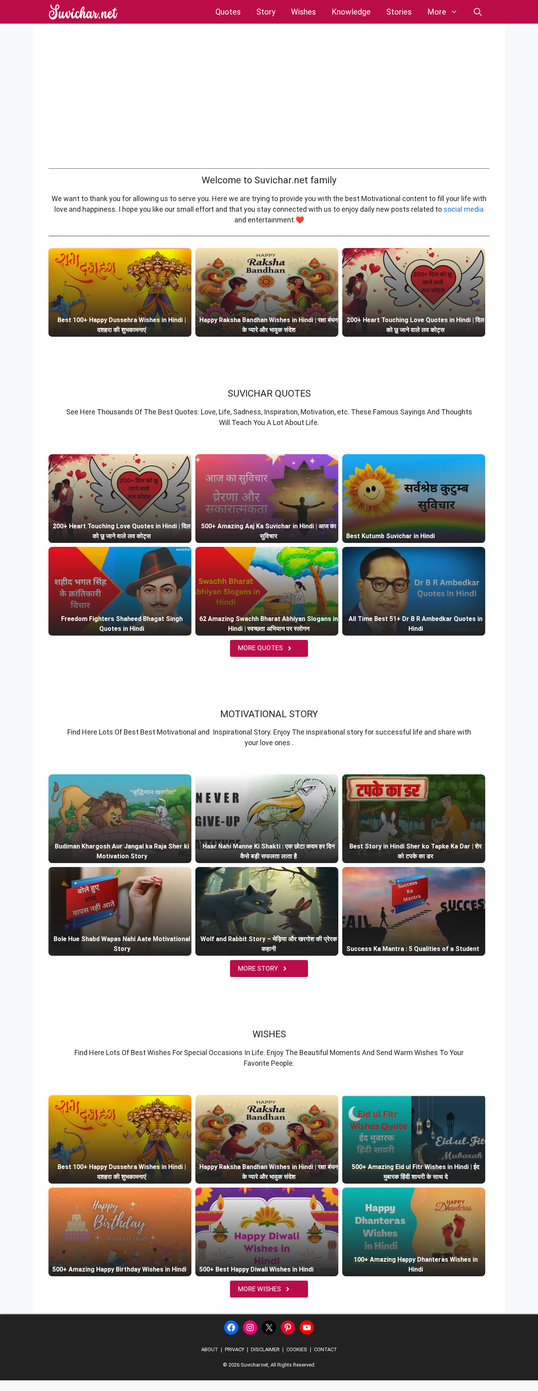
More (436, 12)
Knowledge (351, 12)
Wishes (303, 12)
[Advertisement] (269, 107)
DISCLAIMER (265, 1349)
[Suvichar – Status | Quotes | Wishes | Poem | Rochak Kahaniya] (83, 12)
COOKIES (296, 1349)
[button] (478, 12)
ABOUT (209, 1349)
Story (265, 12)
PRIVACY (234, 1349)
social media (463, 209)
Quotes (228, 12)
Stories (399, 12)
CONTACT (325, 1349)
